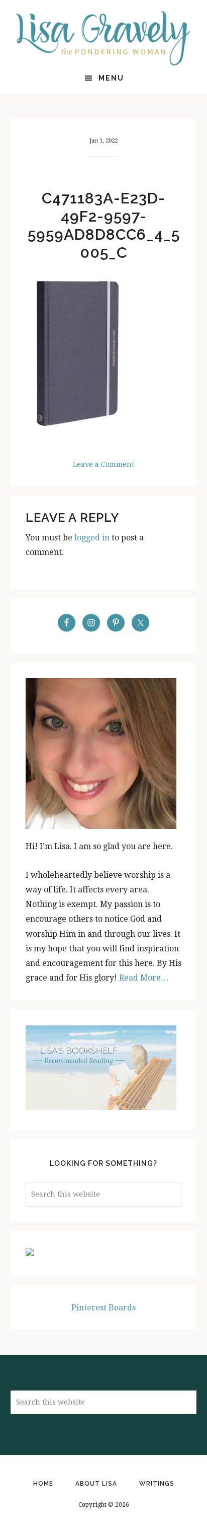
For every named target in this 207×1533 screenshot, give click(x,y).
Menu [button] (111, 78)
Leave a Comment (103, 464)
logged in (92, 537)
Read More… (144, 978)
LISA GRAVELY (104, 38)
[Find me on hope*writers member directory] (30, 1253)
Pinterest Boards (103, 1307)
